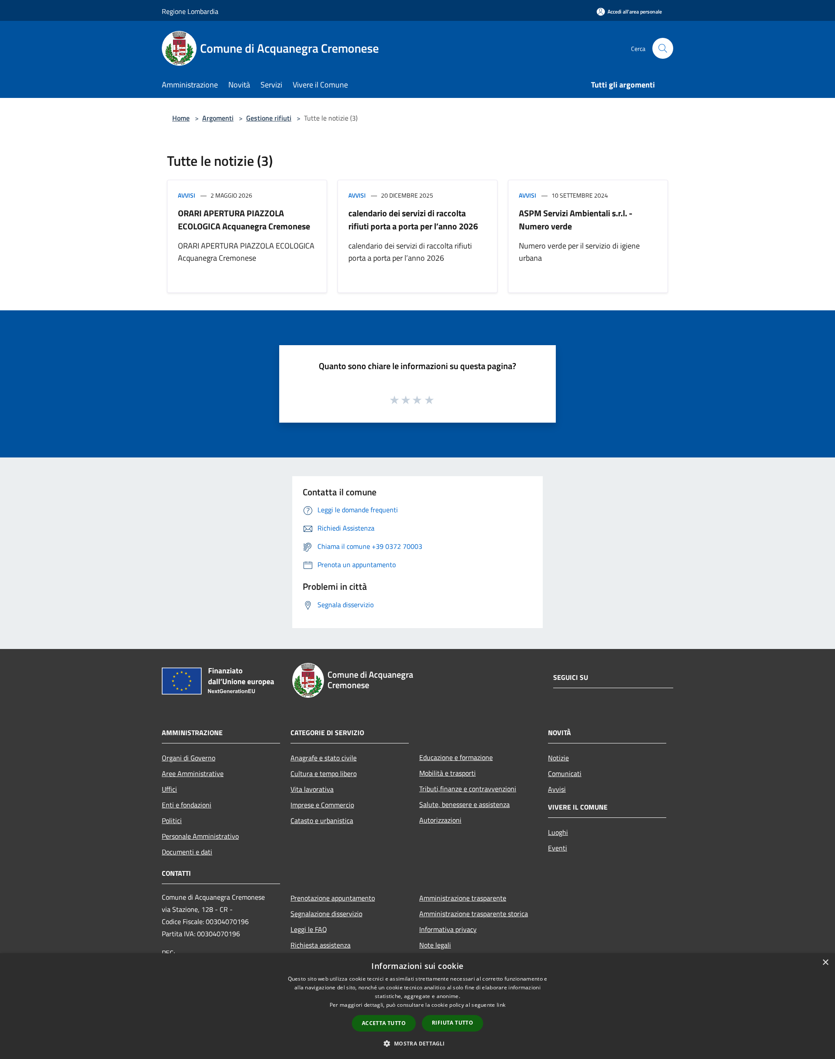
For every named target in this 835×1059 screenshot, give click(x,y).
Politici (172, 820)
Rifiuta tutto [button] (452, 1022)
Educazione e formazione (456, 757)
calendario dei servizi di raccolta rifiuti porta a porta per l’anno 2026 (413, 219)
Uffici (169, 789)
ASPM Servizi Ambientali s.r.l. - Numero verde (575, 219)
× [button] (825, 962)
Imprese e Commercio (322, 805)
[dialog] (417, 1006)
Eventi (557, 848)
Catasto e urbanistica (322, 820)
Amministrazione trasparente (462, 898)
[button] (417, 1043)
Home (181, 118)
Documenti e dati (187, 852)
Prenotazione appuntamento (333, 898)
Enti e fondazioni (186, 805)
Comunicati (564, 773)
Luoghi (558, 832)
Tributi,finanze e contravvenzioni (467, 788)
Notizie (558, 758)
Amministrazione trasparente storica (473, 913)
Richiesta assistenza (321, 945)
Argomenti (218, 118)
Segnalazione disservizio (326, 913)
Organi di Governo (188, 758)
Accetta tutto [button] (384, 1023)
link (501, 1005)
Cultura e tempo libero (324, 773)
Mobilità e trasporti (447, 773)
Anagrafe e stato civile (324, 758)
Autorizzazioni (440, 820)
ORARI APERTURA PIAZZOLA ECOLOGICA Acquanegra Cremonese (244, 219)
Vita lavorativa (312, 789)
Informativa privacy (448, 929)
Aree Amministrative (193, 773)
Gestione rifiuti (268, 118)
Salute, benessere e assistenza (464, 804)
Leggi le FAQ (309, 929)
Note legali (435, 945)
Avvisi (186, 195)
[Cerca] (662, 48)
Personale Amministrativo (200, 836)
